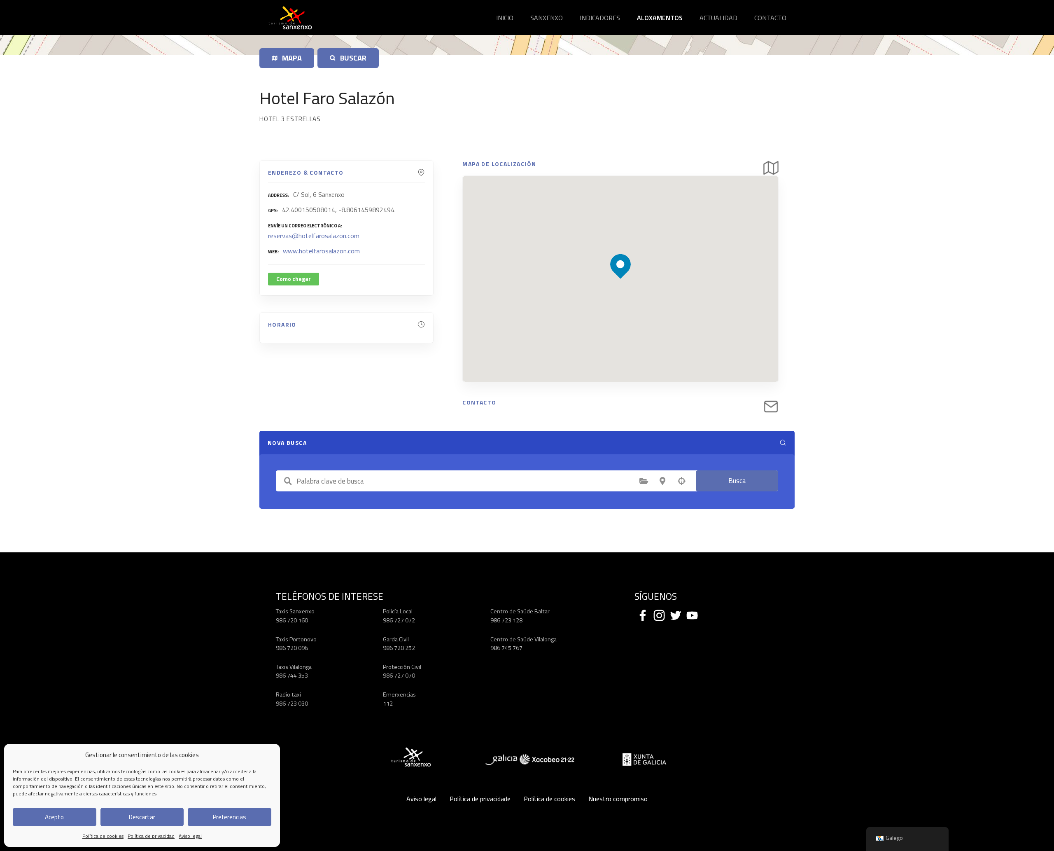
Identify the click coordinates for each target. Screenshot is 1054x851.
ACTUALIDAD (718, 18)
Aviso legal (190, 836)
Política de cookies (103, 836)
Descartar (142, 817)
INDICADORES (600, 18)
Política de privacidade (480, 799)
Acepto (54, 817)
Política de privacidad (151, 836)
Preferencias (229, 817)
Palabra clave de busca (288, 481)
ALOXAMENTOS (660, 18)
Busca (737, 480)
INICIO (504, 18)
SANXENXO (546, 18)
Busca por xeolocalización (681, 481)
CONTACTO (770, 18)
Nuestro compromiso (618, 799)
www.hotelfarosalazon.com (321, 251)
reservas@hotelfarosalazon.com (313, 236)
